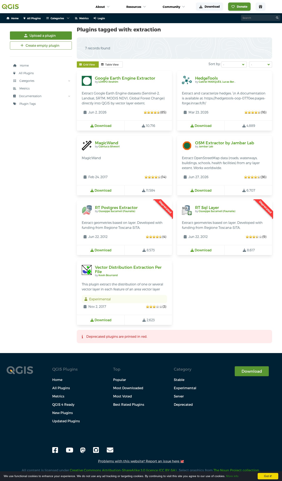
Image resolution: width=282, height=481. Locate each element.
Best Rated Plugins (128, 404)
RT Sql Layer (207, 207)
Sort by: (214, 64)
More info (232, 476)
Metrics (24, 88)
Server (179, 396)
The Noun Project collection (236, 470)
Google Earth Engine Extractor (125, 78)
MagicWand (106, 142)
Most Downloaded (128, 388)
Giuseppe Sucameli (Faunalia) (116, 211)
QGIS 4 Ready (63, 404)
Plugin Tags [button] (27, 103)
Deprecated (183, 404)
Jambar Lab (206, 146)
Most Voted (122, 396)
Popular (119, 380)
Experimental (185, 388)
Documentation (29, 96)
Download (252, 371)
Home (24, 65)
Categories (26, 80)
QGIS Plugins (65, 369)
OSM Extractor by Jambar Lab (224, 142)
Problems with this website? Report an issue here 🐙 (141, 461)
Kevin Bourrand (108, 275)
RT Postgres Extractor (116, 207)
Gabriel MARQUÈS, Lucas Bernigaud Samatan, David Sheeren (236, 81)
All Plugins (26, 73)
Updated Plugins (66, 421)
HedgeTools (206, 78)
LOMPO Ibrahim (108, 81)
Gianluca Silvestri (109, 146)
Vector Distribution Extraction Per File (128, 269)
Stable (179, 380)
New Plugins (62, 413)
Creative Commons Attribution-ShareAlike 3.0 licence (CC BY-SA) (123, 470)
